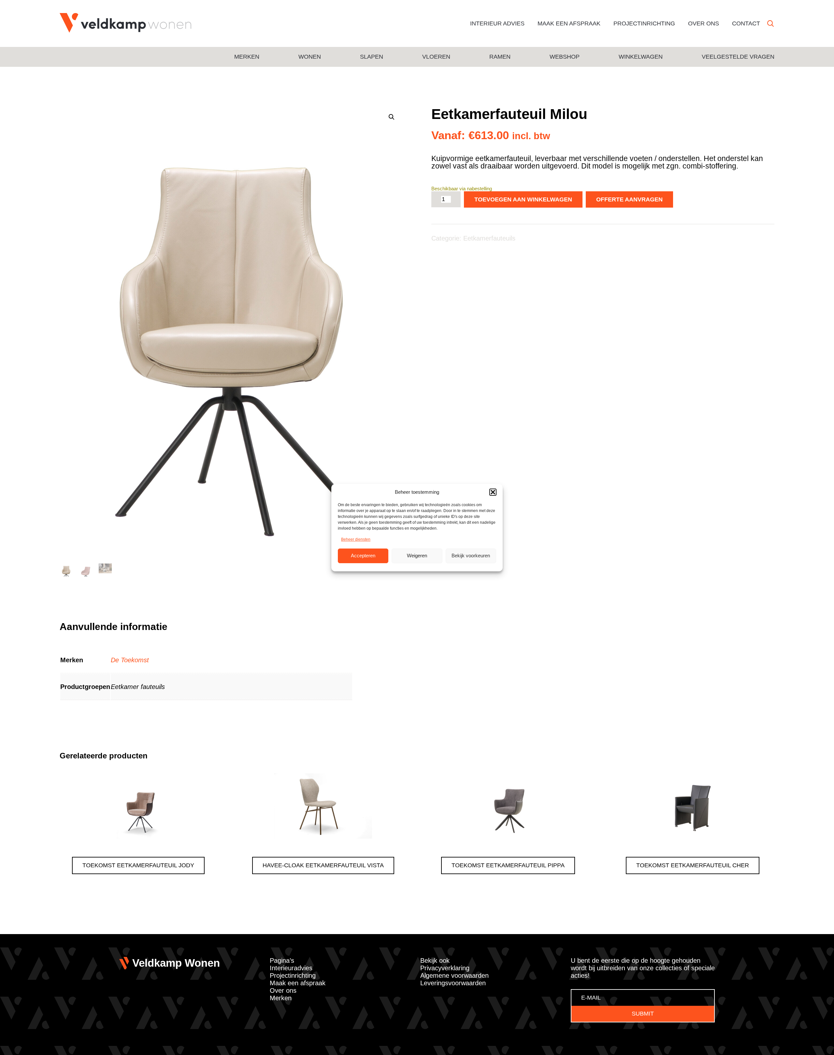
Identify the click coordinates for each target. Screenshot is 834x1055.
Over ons (703, 23)
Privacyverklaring (444, 968)
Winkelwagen (641, 56)
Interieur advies (497, 23)
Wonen (309, 56)
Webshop (565, 56)
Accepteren (363, 555)
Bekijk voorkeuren (471, 555)
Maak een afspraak (569, 23)
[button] (493, 492)
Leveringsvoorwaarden (453, 983)
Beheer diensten (355, 539)
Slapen (371, 56)
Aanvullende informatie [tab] (113, 626)
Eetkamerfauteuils (489, 238)
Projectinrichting (644, 23)
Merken (246, 56)
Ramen (499, 56)
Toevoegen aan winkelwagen (523, 199)
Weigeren (417, 555)
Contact (746, 23)
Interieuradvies (291, 968)
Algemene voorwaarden (454, 975)
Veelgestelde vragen (738, 56)
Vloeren (436, 56)
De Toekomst (130, 660)
